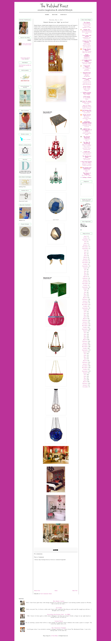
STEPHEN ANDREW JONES (87, 122)
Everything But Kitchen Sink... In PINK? (58, 614)
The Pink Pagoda (87, 161)
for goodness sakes (86, 98)
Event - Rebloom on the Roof (86, 112)
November (85, 246)
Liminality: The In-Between (87, 38)
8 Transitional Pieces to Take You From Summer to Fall (87, 25)
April (85, 236)
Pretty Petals (86, 86)
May (85, 253)
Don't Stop (87, 94)
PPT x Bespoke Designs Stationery (87, 69)
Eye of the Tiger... (87, 175)
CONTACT (63, 14)
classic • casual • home (86, 79)
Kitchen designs (23, 57)
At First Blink (54, 635)
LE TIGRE (59, 607)
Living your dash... (87, 170)
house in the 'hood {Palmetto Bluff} (86, 133)
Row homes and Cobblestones (86, 168)
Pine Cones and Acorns (86, 36)
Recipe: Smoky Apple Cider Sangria (87, 89)
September (85, 239)
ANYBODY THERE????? (87, 57)
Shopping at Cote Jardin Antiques (87, 107)
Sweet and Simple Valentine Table (87, 63)
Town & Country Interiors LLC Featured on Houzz (26, 44)
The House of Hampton (87, 173)
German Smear (59, 621)
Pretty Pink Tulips (87, 66)
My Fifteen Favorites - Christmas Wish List (87, 117)
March (85, 257)
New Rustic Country (58, 601)
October (85, 238)
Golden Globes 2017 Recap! (87, 159)
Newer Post (37, 590)
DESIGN (55, 14)
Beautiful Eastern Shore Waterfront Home (87, 32)
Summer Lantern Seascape (86, 103)
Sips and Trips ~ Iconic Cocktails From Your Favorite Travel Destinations (86, 147)
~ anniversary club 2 (87, 139)
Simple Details (87, 114)
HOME (47, 14)
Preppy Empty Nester (87, 49)
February (85, 278)
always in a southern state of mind (87, 129)
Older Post (74, 590)
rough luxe (87, 151)
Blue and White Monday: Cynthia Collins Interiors (86, 164)
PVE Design (86, 96)
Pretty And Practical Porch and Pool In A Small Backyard (87, 82)
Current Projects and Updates (86, 153)
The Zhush (87, 22)
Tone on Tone (87, 105)
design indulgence (87, 55)
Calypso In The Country (86, 41)
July (85, 241)
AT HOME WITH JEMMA (86, 61)
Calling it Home (86, 177)
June (85, 252)
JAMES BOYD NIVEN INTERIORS (86, 75)
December (85, 260)
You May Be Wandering (86, 143)
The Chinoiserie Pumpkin (59, 627)
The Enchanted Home (87, 157)
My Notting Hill (86, 110)
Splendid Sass (87, 72)
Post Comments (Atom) (46, 593)
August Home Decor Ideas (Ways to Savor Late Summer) (87, 45)
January (85, 245)
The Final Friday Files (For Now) (86, 52)
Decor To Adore (86, 101)
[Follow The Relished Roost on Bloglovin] (86, 217)
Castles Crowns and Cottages (87, 93)
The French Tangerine (87, 137)
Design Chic (87, 29)
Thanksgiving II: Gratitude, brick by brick (86, 125)
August (85, 267)
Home (56, 590)
